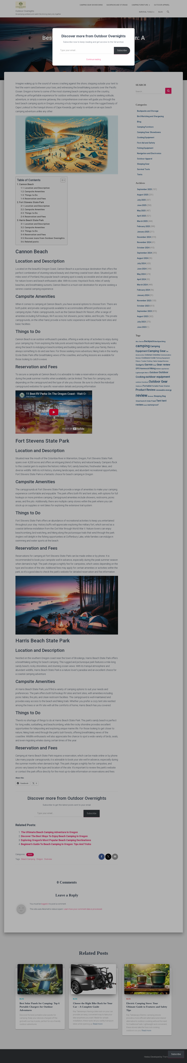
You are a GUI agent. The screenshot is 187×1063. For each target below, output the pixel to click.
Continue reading (93, 59)
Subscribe (122, 50)
